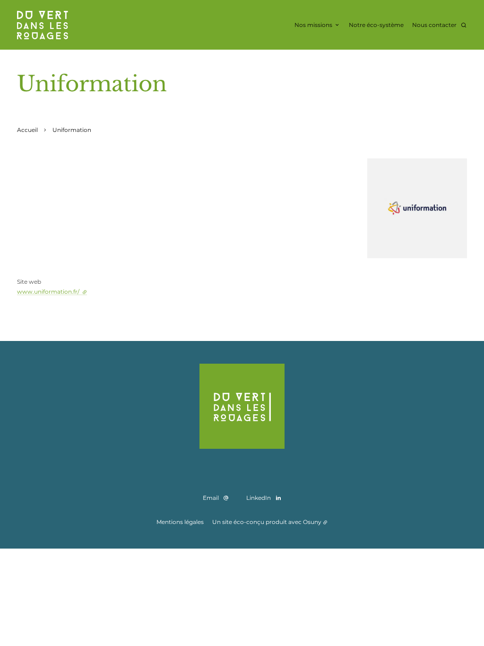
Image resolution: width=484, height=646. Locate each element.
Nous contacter (434, 24)
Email (211, 497)
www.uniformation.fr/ (52, 291)
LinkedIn (258, 497)
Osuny (312, 521)
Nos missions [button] (313, 24)
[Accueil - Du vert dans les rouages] (42, 25)
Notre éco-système (376, 24)
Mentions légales (180, 521)
